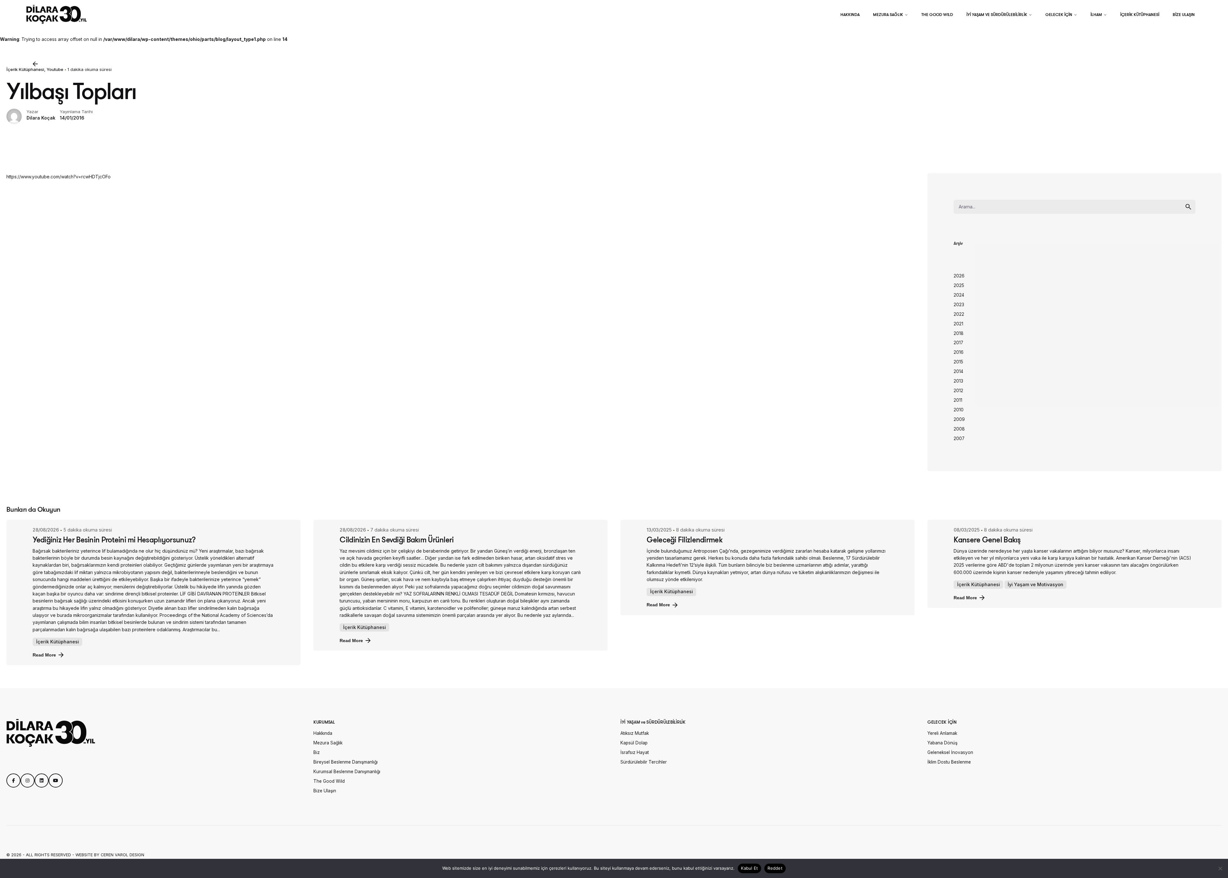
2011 (958, 400)
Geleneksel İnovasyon (950, 752)
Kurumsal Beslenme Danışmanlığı (346, 771)
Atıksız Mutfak (634, 733)
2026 (959, 275)
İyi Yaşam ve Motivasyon (1035, 584)
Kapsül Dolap (634, 742)
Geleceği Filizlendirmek (684, 539)
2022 (959, 314)
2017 (958, 342)
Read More (44, 654)
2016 (959, 352)
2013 (958, 381)
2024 (959, 295)
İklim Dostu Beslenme (949, 762)
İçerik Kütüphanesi (25, 69)
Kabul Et (749, 868)
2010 (959, 409)
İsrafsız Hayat (634, 752)
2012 (958, 390)
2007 (959, 438)
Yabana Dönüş (942, 742)
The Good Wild (329, 781)
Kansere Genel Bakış (987, 539)
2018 (959, 333)
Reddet (775, 868)
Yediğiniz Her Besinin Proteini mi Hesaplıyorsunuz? (114, 539)
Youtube (55, 69)
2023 (959, 304)
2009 (959, 419)
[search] (1188, 207)
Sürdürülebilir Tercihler (643, 762)
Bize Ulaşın (324, 790)
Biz (316, 752)
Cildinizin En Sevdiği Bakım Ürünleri (396, 539)
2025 (959, 285)
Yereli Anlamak (942, 733)
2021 (958, 323)
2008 (959, 428)
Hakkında (322, 733)
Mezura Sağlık (327, 742)
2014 (958, 371)
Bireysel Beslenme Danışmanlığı (345, 762)
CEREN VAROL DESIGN (122, 854)
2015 (958, 361)
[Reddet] (1220, 868)
